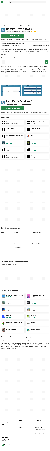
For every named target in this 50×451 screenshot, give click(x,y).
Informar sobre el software (26, 256)
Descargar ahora (14, 35)
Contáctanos (20, 427)
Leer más (47, 45)
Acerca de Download (22, 422)
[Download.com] (4, 2)
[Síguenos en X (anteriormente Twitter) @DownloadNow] (5, 440)
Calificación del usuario (26, 31)
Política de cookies (38, 427)
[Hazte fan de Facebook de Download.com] (3, 440)
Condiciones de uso (39, 425)
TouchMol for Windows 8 (19, 28)
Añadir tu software (22, 425)
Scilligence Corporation (29, 337)
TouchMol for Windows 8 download (9, 264)
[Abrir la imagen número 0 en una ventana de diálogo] (11, 90)
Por (11, 31)
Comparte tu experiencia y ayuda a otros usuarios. (36, 39)
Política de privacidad (39, 422)
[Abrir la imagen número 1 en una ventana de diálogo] (32, 90)
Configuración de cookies (40, 433)
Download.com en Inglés (23, 429)
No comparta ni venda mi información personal (40, 430)
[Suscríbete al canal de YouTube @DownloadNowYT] (8, 440)
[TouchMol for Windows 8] (3, 30)
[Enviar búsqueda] (10, 2)
